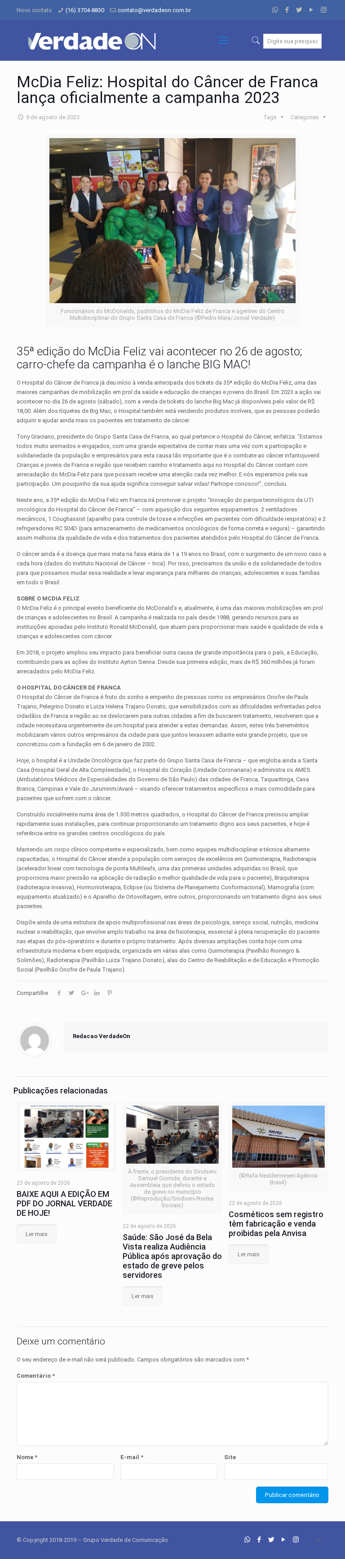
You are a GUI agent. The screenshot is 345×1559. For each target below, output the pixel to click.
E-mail (131, 1457)
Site (230, 1457)
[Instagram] (323, 10)
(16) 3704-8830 (85, 10)
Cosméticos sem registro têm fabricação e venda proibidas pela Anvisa (276, 1224)
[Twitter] (299, 10)
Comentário (36, 1375)
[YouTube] (311, 10)
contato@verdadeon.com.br (154, 10)
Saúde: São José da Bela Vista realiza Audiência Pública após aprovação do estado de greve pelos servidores (172, 1256)
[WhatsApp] (275, 10)
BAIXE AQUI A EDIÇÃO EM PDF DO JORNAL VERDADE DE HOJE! (64, 1203)
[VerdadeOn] (93, 40)
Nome (27, 1457)
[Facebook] (287, 10)
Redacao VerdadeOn (101, 1036)
